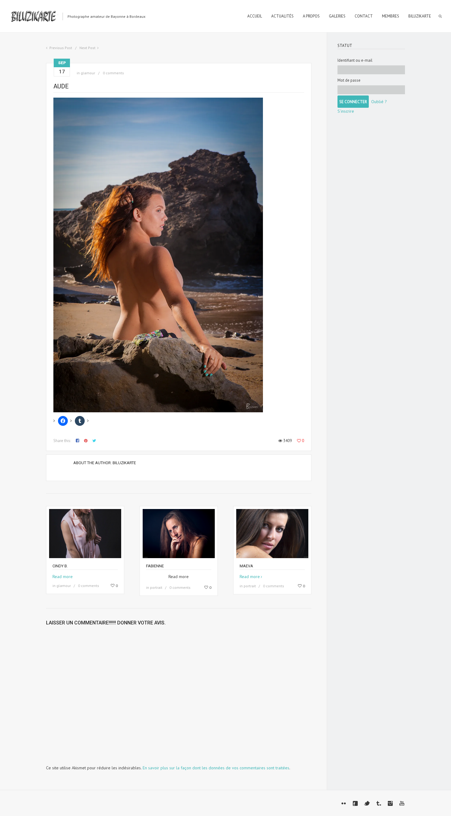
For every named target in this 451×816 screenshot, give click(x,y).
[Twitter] (367, 803)
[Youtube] (402, 803)
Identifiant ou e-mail (354, 60)
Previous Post (60, 47)
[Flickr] (344, 803)
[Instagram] (390, 803)
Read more (62, 576)
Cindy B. (60, 566)
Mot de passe (348, 80)
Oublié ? (379, 101)
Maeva (246, 566)
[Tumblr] (379, 803)
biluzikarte (124, 462)
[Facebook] (355, 803)
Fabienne (155, 566)
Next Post (87, 47)
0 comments (113, 73)
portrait (156, 587)
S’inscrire (345, 111)
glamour (88, 73)
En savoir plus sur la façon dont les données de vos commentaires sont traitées (216, 768)
